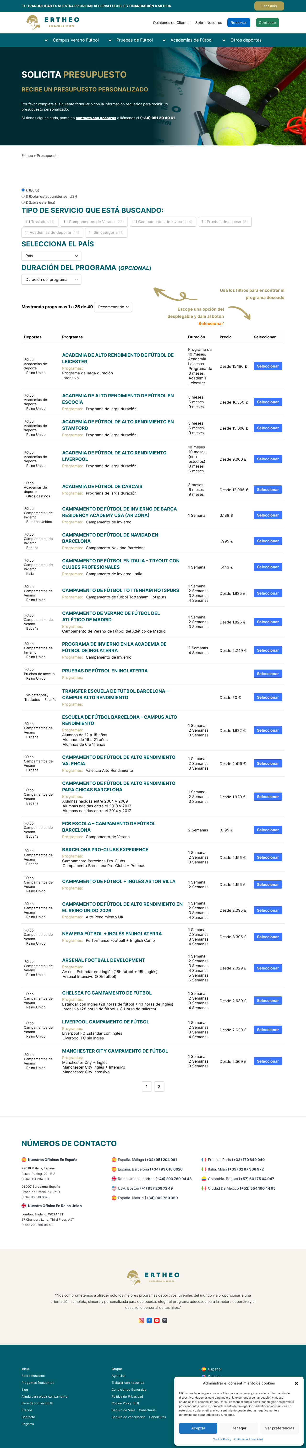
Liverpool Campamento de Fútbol (105, 1022)
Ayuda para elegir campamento (44, 1396)
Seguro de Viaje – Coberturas (134, 1410)
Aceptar (198, 1428)
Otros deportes (246, 40)
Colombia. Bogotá (241, 1178)
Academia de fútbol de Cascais (102, 486)
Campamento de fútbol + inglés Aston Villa (118, 881)
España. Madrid (148, 1198)
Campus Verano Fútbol (76, 40)
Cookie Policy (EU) (125, 1403)
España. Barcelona (150, 1169)
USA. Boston (145, 1188)
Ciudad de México (242, 1188)
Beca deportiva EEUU (37, 1403)
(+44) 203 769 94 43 (37, 1225)
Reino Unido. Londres (155, 1178)
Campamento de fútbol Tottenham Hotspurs (120, 590)
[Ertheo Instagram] (141, 1320)
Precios (27, 1410)
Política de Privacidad (248, 1439)
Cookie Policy (222, 1439)
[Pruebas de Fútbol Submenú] (112, 40)
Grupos (117, 1369)
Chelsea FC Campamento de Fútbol (107, 993)
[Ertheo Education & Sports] (52, 22)
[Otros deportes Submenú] (226, 40)
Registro (28, 1424)
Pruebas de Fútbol (134, 40)
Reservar (239, 22)
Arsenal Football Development (103, 960)
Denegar (239, 1428)
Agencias (118, 1376)
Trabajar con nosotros (128, 1382)
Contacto (28, 1417)
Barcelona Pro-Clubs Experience (105, 849)
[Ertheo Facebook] (149, 1320)
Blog (25, 1389)
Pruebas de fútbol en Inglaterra (105, 671)
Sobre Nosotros (208, 22)
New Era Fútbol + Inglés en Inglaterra (112, 934)
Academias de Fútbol (191, 40)
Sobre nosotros (33, 1376)
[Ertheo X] (165, 1320)
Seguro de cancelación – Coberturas (139, 1417)
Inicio (25, 1369)
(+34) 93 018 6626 (35, 1197)
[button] (296, 1383)
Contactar (268, 22)
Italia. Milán (236, 1169)
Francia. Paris (236, 1159)
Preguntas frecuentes (38, 1382)
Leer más (269, 6)
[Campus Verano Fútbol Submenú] (48, 40)
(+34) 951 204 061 (35, 1179)
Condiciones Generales (129, 1389)
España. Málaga (147, 1159)
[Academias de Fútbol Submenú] (166, 40)
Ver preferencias (279, 1428)
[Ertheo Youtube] (157, 1320)
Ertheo (27, 155)
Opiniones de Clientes (172, 22)
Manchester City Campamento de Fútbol (115, 1051)
